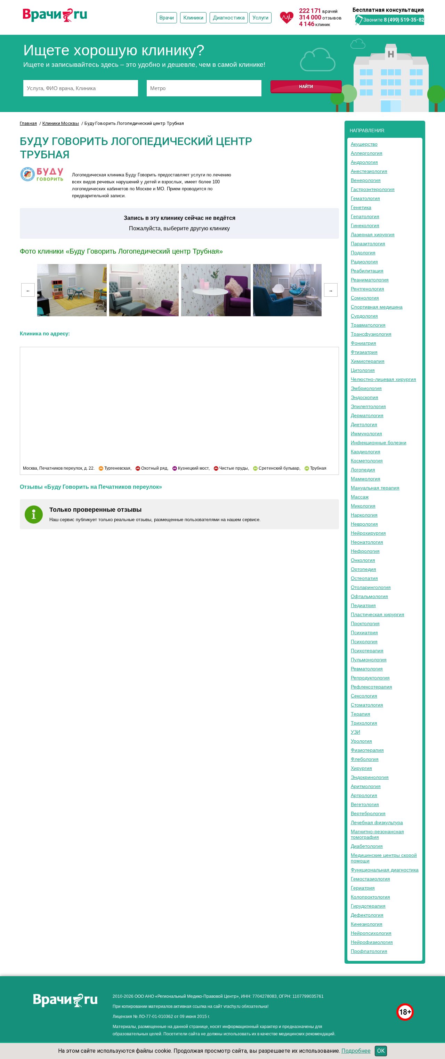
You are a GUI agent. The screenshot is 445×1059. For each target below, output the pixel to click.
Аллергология (366, 153)
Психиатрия (364, 632)
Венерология (366, 180)
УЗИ (355, 732)
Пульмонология (369, 659)
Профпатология (369, 951)
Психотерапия (367, 650)
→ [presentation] (331, 290)
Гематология (365, 198)
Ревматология (367, 668)
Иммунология (366, 433)
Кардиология (365, 451)
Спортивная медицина (377, 307)
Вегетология (365, 804)
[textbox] (80, 88)
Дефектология (367, 915)
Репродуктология (370, 677)
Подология (363, 252)
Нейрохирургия (368, 533)
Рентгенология (367, 289)
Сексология (364, 696)
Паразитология (368, 243)
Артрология (364, 795)
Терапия (360, 714)
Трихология (364, 723)
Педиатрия (363, 605)
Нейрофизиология (372, 942)
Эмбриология (366, 388)
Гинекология (365, 225)
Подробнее (356, 1051)
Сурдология (364, 316)
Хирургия (361, 768)
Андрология (364, 162)
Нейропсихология (371, 933)
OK (381, 1051)
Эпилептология (368, 406)
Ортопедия (363, 569)
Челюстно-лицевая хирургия (383, 379)
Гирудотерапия (368, 906)
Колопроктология (370, 897)
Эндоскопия (364, 397)
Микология (363, 506)
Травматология (368, 325)
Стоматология (367, 705)
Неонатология (367, 542)
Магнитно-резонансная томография (377, 834)
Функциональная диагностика (385, 870)
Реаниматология (370, 279)
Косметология (367, 460)
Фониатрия (363, 343)
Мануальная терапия (375, 488)
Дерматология (367, 415)
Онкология (363, 560)
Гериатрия (363, 888)
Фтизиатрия (364, 352)
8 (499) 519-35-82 (404, 20)
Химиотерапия (368, 361)
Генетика (361, 207)
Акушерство (364, 144)
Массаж (360, 497)
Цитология (363, 370)
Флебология (365, 759)
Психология (364, 641)
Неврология (364, 524)
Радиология (364, 261)
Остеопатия (364, 578)
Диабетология (367, 846)
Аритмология (366, 786)
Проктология (365, 623)
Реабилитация (367, 270)
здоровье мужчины (372, 994)
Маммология (365, 478)
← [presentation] (28, 290)
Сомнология (365, 298)
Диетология (364, 424)
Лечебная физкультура (377, 822)
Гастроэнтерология (373, 189)
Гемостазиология (370, 879)
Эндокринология (370, 777)
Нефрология (365, 551)
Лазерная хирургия (373, 234)
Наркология (364, 515)
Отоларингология (371, 587)
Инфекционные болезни (378, 442)
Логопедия (363, 469)
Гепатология (365, 216)
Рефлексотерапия (371, 687)
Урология (361, 741)
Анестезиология (369, 171)
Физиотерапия (367, 750)
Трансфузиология (371, 334)
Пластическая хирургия (377, 614)
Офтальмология (369, 596)
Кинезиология (366, 924)
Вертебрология (368, 813)
